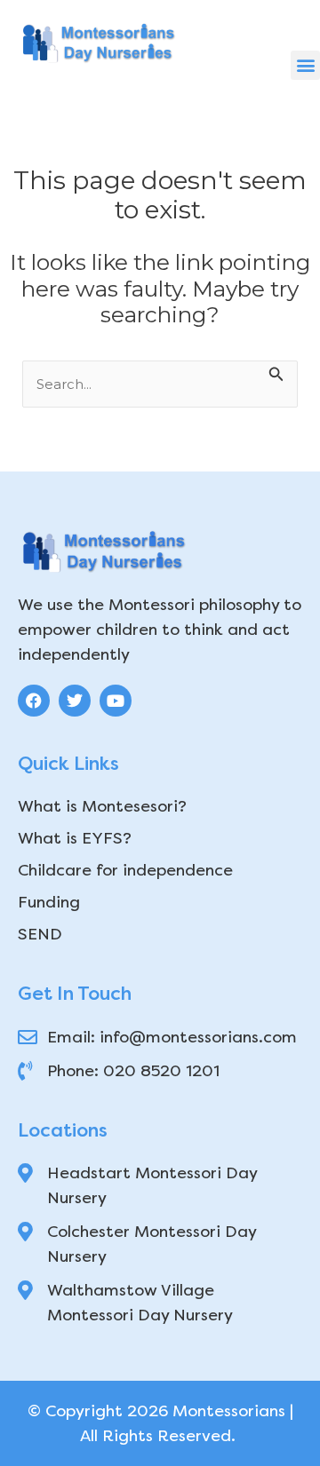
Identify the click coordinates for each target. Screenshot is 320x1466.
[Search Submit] (276, 372)
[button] (305, 65)
